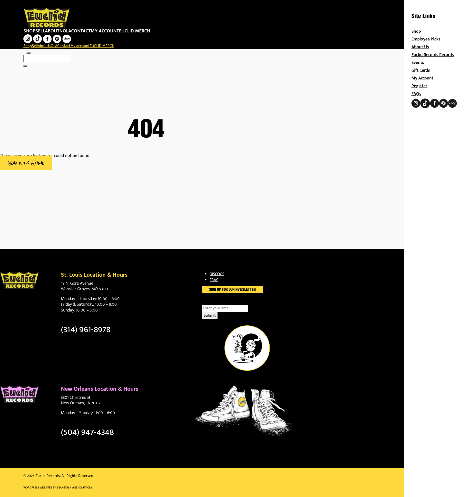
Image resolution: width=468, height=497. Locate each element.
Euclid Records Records (432, 54)
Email (215, 302)
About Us (420, 47)
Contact (81, 31)
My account (105, 31)
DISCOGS (217, 274)
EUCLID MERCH (134, 31)
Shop (29, 31)
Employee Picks (425, 39)
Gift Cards (420, 70)
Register (419, 86)
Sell (40, 31)
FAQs (416, 93)
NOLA (65, 31)
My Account (422, 78)
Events (417, 62)
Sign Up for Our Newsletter (232, 290)
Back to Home (26, 162)
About (52, 31)
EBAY (214, 280)
